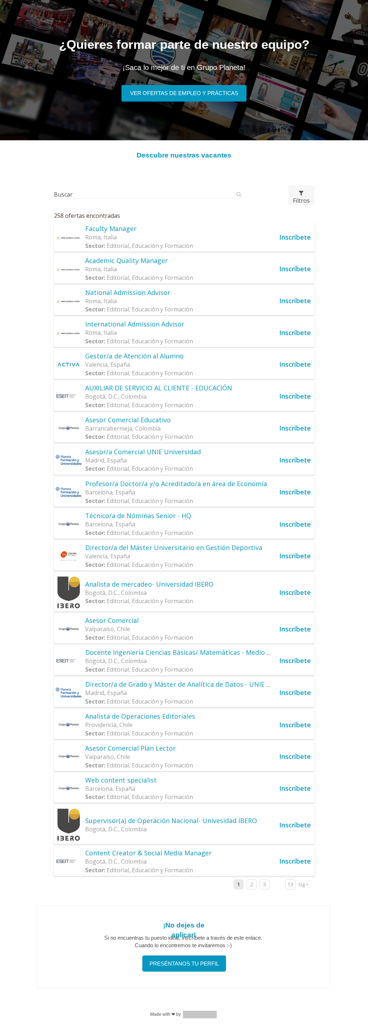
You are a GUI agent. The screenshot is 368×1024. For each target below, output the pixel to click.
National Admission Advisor (127, 292)
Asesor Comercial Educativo (128, 419)
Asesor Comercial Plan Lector (130, 748)
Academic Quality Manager (126, 260)
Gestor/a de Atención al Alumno (134, 356)
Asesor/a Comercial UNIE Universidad (143, 451)
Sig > (303, 884)
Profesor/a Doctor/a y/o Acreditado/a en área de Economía (176, 483)
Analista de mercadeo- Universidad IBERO (149, 584)
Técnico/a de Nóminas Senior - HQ (138, 515)
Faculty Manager (111, 228)
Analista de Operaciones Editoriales (140, 716)
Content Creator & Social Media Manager (148, 853)
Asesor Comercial (112, 620)
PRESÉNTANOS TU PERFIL (184, 963)
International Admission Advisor (134, 324)
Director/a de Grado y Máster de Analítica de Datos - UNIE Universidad (194, 684)
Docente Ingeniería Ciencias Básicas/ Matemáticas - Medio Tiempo (188, 652)
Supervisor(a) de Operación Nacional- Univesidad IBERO (171, 820)
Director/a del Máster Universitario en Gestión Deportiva (173, 547)
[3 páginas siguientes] (277, 884)
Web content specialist (121, 780)
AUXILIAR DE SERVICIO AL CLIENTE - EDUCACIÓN (158, 388)
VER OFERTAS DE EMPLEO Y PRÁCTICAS (184, 93)
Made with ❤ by (165, 1014)
